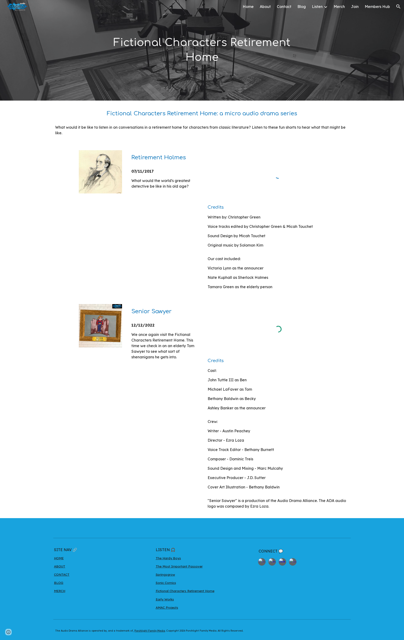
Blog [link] (301, 6)
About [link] (265, 6)
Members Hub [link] (377, 6)
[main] (202, 50)
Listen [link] (317, 6)
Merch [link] (339, 6)
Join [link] (355, 6)
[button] (398, 6)
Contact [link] (284, 6)
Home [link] (248, 6)
